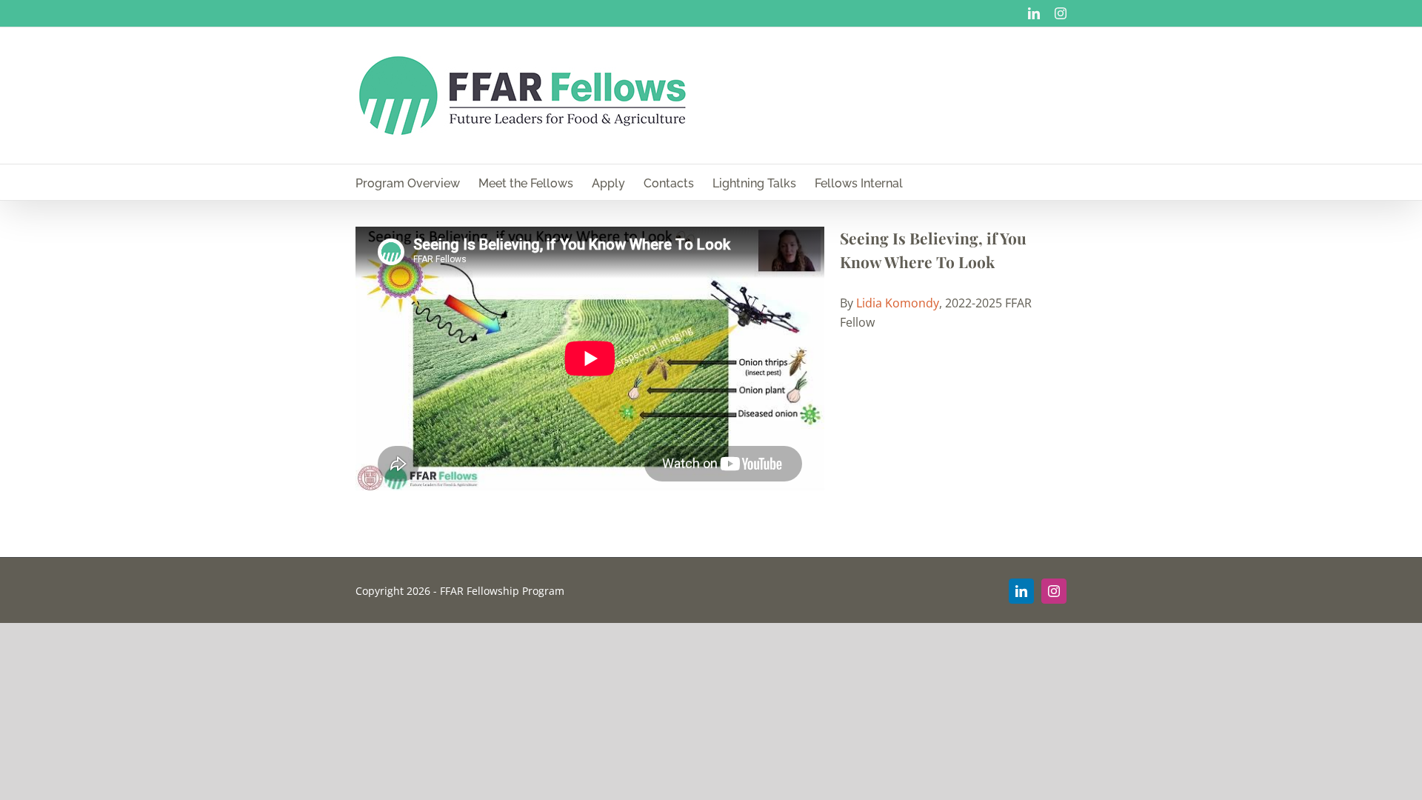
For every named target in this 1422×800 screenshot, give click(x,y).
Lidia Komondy (897, 303)
